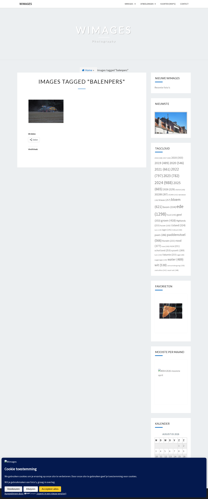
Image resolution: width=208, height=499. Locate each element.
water (175, 259)
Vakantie (169, 254)
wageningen (161, 260)
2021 (163, 169)
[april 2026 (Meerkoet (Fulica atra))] (171, 379)
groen (168, 220)
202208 (161, 194)
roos (165, 246)
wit (161, 265)
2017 (167, 158)
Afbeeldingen (146, 3)
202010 (180, 189)
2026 (169, 189)
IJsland (178, 225)
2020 (176, 163)
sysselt (177, 250)
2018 (177, 157)
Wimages (25, 4)
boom (169, 207)
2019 (162, 163)
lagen (167, 230)
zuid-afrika (161, 270)
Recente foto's (162, 87)
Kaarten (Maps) (168, 3)
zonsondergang (176, 265)
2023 (171, 175)
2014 (158, 158)
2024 (164, 182)
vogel (180, 255)
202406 (173, 195)
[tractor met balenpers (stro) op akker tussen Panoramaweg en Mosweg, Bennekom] (45, 111)
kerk (158, 230)
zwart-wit (173, 270)
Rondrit (168, 240)
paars (160, 235)
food (171, 215)
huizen (165, 225)
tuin (158, 255)
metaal (177, 230)
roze (175, 246)
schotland (163, 250)
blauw (165, 199)
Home (88, 70)
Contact (184, 3)
